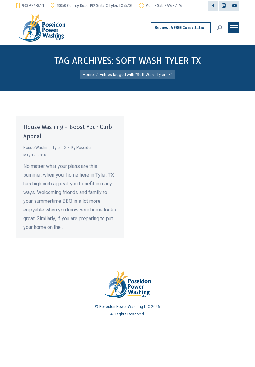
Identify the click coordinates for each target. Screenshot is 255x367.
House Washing (37, 148)
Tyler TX (60, 148)
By (82, 148)
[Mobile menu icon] (233, 27)
